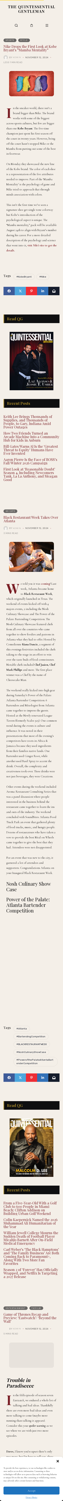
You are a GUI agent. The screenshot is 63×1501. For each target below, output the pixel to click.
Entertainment (16, 1326)
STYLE (24, 40)
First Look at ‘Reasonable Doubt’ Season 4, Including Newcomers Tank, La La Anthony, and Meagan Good (30, 483)
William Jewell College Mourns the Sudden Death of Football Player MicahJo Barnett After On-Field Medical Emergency (31, 1255)
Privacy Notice (31, 1497)
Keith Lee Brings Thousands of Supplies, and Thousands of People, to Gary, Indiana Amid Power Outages (28, 430)
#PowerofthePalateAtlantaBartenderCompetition (34, 1070)
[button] (57, 1461)
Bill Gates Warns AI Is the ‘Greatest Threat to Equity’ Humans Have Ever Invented (31, 458)
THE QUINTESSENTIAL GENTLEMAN (31, 9)
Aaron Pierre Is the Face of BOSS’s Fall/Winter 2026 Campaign (30, 470)
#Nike (42, 276)
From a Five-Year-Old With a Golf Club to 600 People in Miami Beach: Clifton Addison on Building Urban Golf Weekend (30, 1225)
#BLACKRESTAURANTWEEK (31, 1053)
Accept (32, 1490)
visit (30, 245)
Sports (10, 40)
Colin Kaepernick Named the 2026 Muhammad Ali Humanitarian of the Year (31, 1240)
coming (45, 592)
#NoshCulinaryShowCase (31, 1061)
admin (17, 57)
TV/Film (36, 1326)
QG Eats (10, 520)
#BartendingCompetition (30, 1045)
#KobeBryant (24, 276)
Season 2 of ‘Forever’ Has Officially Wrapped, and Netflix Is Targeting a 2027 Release (31, 1290)
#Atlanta (21, 1037)
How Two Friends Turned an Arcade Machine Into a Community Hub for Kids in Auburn (31, 445)
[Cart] (31, 25)
